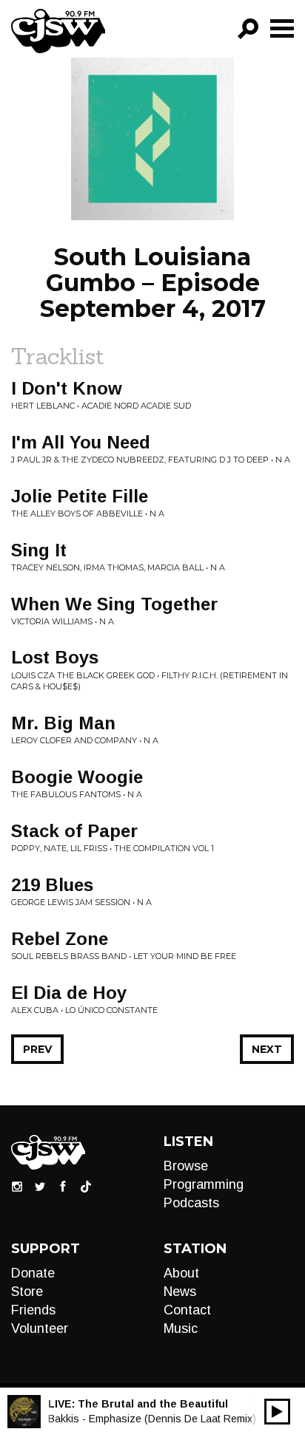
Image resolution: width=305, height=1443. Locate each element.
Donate (33, 1273)
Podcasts (191, 1202)
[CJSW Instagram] (17, 1185)
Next (267, 1049)
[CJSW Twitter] (40, 1185)
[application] (277, 1412)
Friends (33, 1310)
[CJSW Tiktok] (86, 1185)
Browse (186, 1166)
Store (27, 1291)
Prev (37, 1049)
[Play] (277, 1412)
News (180, 1291)
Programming (204, 1184)
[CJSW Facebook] (63, 1185)
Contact (187, 1310)
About (181, 1273)
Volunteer (39, 1328)
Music (181, 1328)
